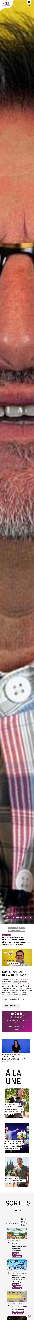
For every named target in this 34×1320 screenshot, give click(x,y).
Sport (23, 928)
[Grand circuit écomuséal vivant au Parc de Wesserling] (17, 1233)
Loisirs (18, 1026)
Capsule (11, 1026)
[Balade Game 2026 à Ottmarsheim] (17, 1296)
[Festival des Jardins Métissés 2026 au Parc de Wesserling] (17, 1265)
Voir (17, 1210)
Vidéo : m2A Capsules (17, 931)
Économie (14, 928)
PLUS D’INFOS (10, 1006)
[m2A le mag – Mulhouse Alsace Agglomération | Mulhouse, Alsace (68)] (14, 4)
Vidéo (17, 1029)
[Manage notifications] (29, 1316)
